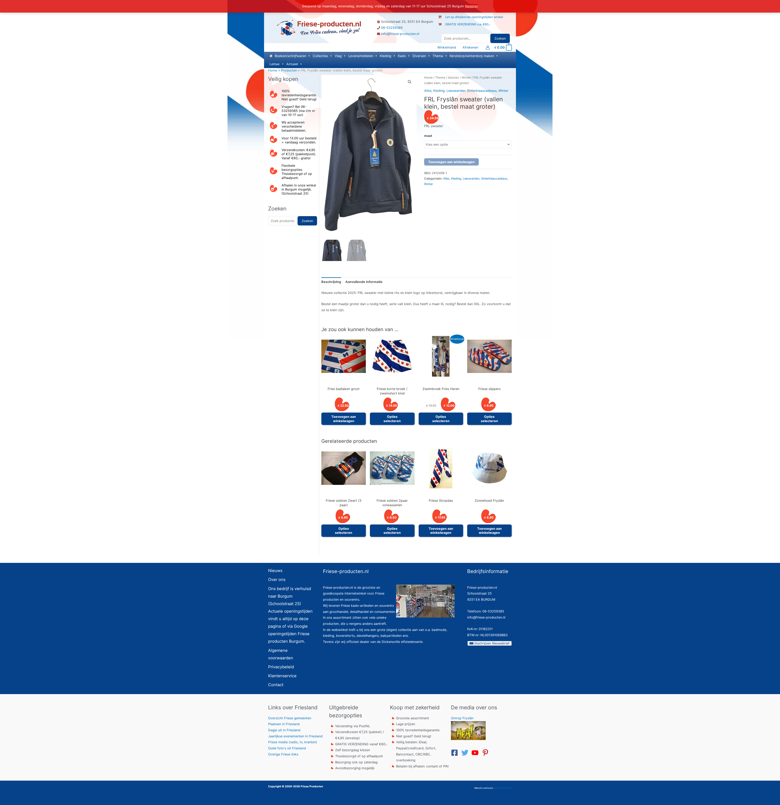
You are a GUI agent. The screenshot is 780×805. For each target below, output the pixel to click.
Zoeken (500, 38)
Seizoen (453, 77)
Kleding (385, 56)
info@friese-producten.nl (400, 34)
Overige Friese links (283, 754)
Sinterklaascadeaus (482, 91)
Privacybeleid (281, 666)
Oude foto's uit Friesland (287, 748)
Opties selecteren (392, 419)
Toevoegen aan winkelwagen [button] (343, 419)
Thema (438, 56)
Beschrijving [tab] (331, 282)
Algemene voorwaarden (280, 654)
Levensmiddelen (360, 56)
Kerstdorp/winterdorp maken (472, 56)
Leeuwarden (455, 91)
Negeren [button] (471, 6)
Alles (427, 91)
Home (428, 77)
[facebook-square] (455, 752)
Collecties (320, 56)
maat (428, 136)
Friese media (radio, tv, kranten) (292, 742)
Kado (402, 56)
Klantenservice (282, 675)
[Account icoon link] (487, 47)
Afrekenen (470, 47)
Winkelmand (446, 47)
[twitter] (466, 752)
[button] (409, 82)
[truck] (441, 28)
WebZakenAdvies (503, 788)
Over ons (276, 579)
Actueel (292, 64)
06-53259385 (392, 28)
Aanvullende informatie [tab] (363, 282)
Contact (275, 684)
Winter (466, 77)
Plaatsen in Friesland (284, 724)
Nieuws (275, 570)
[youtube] (476, 752)
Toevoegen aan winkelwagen (451, 162)
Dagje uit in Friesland (284, 730)
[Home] (270, 56)
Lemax (275, 64)
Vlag (338, 56)
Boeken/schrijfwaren (290, 56)
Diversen (419, 56)
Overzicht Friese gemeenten (289, 718)
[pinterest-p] (486, 752)
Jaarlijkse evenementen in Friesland (295, 736)
